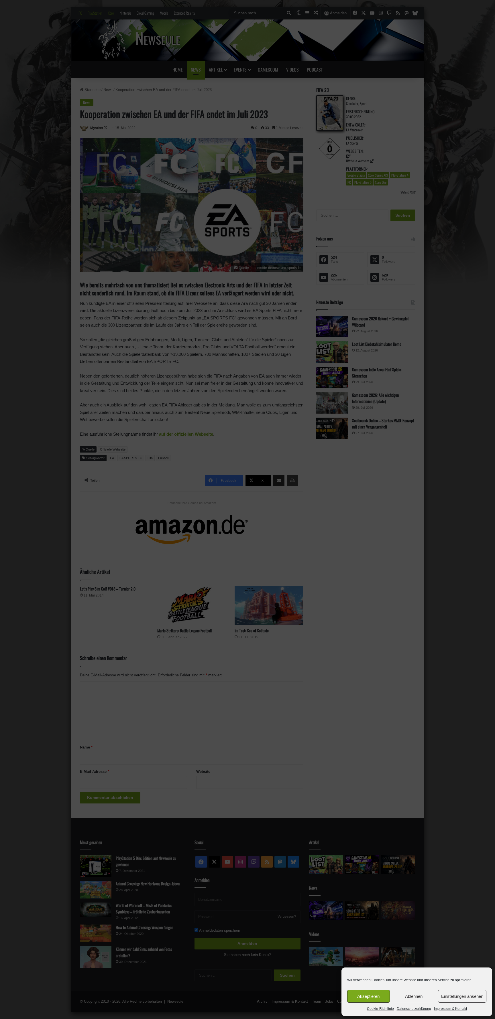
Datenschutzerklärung (414, 1009)
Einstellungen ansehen (462, 996)
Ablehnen (414, 996)
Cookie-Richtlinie (380, 1009)
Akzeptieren (368, 996)
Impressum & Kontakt (450, 1009)
